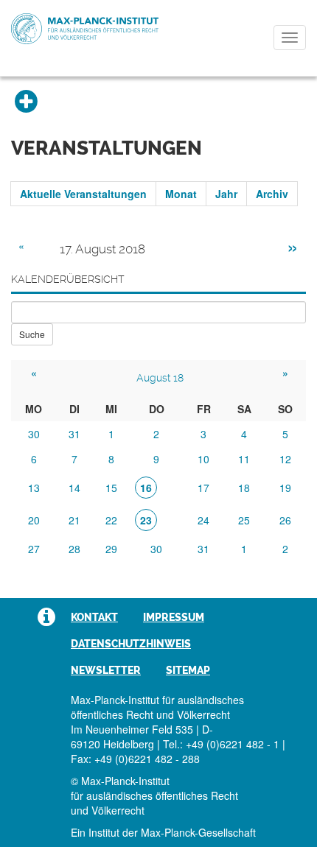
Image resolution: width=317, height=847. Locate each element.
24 (203, 520)
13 (34, 487)
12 (285, 458)
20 (34, 520)
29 (111, 548)
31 (74, 433)
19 (285, 487)
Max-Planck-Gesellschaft (198, 832)
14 (74, 487)
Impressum (173, 617)
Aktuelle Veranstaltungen (83, 193)
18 (244, 487)
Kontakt (94, 617)
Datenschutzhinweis (131, 644)
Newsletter (106, 670)
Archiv (272, 193)
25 (244, 520)
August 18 (160, 378)
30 (34, 433)
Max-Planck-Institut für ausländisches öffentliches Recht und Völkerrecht (84, 28)
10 (203, 458)
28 (74, 548)
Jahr (226, 193)
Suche (32, 334)
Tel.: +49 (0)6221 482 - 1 (221, 744)
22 (111, 520)
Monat (181, 193)
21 (74, 520)
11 (244, 458)
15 (111, 487)
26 (285, 520)
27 (34, 548)
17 (203, 487)
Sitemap (188, 670)
